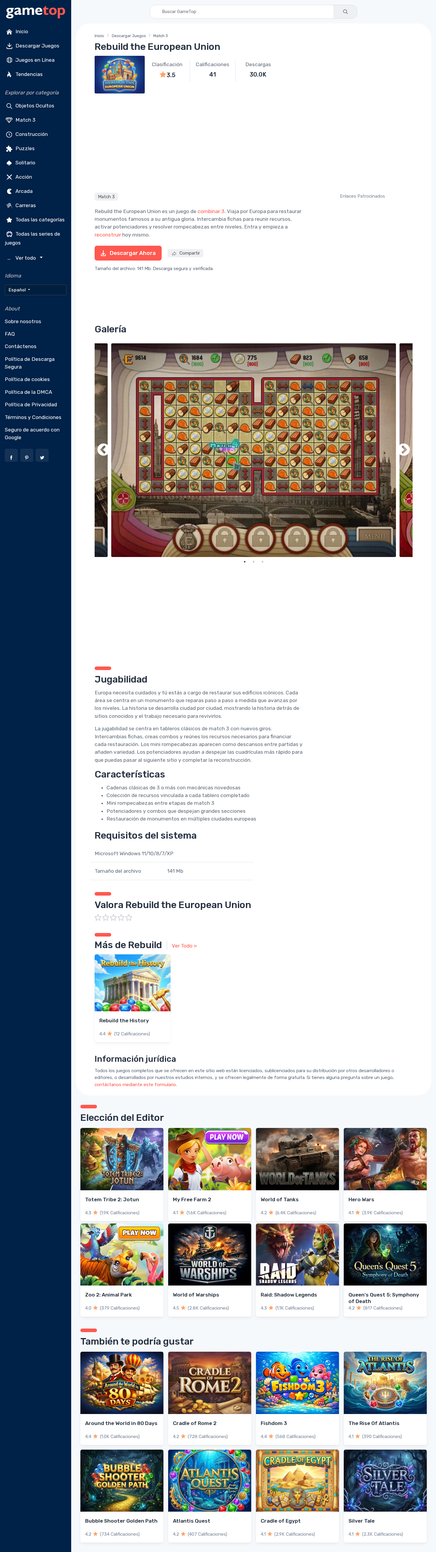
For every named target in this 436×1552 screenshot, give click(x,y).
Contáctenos (20, 346)
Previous (103, 450)
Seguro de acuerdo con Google (32, 433)
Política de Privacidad (31, 404)
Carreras (25, 205)
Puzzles (24, 148)
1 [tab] (245, 562)
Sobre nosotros (23, 321)
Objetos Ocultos (34, 106)
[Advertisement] (254, 142)
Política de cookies (27, 379)
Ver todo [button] (22, 258)
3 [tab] (262, 562)
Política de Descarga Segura (30, 363)
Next (404, 450)
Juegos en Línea (34, 60)
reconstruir (108, 235)
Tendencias (28, 74)
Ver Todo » (184, 946)
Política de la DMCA (28, 392)
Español (18, 290)
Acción (23, 177)
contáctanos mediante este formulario (135, 1084)
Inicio (21, 31)
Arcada (23, 191)
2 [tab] (254, 562)
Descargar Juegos (36, 46)
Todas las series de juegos (32, 238)
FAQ (10, 334)
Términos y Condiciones (33, 417)
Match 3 (25, 120)
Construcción (31, 134)
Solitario (24, 163)
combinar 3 (211, 211)
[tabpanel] (253, 450)
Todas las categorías (39, 220)
